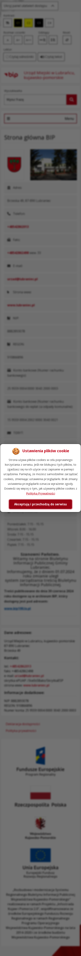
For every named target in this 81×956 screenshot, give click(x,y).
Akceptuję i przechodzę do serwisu (40, 504)
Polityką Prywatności (40, 493)
